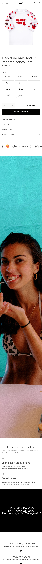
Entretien (5, 125)
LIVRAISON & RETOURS (9, 134)
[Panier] (39, 3)
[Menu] (2, 3)
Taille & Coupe (7, 129)
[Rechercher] (7, 3)
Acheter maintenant (21, 112)
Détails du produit (8, 120)
